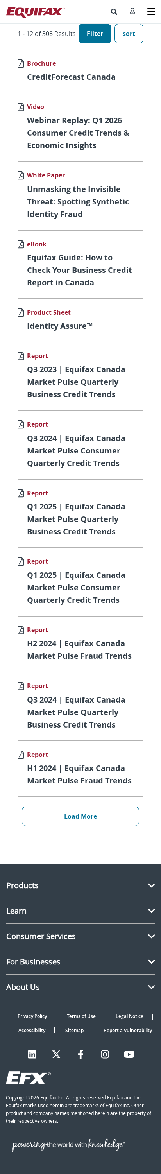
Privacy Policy (32, 1016)
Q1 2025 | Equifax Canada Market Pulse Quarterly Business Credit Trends (76, 519)
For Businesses (33, 961)
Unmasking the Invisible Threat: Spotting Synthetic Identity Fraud (78, 201)
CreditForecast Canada (71, 77)
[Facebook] (81, 1054)
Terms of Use (81, 1016)
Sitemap (74, 1030)
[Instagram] (105, 1054)
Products (22, 885)
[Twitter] (56, 1054)
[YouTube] (129, 1054)
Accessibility (31, 1030)
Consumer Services (41, 936)
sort (129, 33)
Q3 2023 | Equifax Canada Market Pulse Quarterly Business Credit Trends (76, 382)
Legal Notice (129, 1016)
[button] (114, 11)
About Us (23, 987)
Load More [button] (80, 816)
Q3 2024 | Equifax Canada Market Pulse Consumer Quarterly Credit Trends (76, 450)
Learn (16, 910)
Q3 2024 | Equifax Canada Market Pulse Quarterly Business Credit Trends (76, 712)
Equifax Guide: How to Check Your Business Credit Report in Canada (79, 270)
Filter (95, 33)
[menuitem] (114, 11)
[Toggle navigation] (151, 12)
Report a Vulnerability (128, 1030)
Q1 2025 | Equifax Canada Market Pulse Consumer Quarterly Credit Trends (76, 587)
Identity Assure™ (60, 326)
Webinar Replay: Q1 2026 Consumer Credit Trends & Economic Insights (78, 133)
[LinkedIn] (32, 1054)
